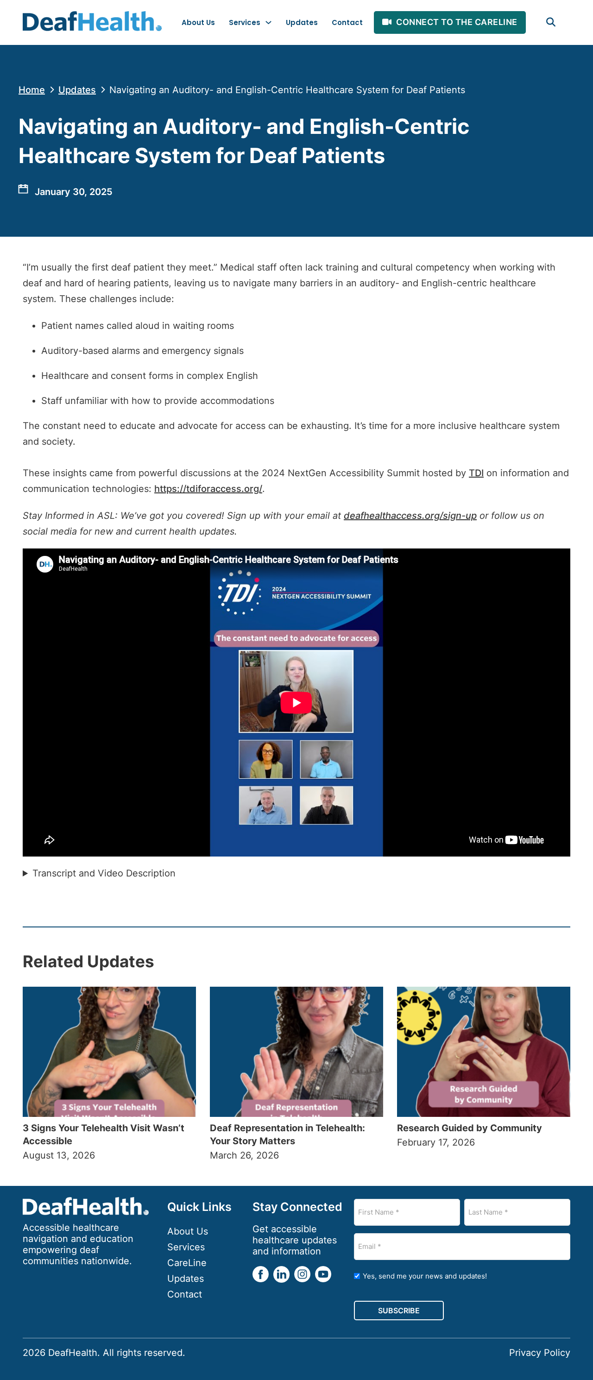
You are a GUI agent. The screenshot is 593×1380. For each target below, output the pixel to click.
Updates (302, 22)
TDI (476, 473)
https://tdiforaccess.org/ (208, 488)
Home (32, 89)
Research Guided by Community (470, 1128)
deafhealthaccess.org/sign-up (410, 515)
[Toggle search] (551, 22)
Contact (347, 22)
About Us (198, 22)
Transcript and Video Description (104, 873)
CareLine (187, 1262)
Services (244, 22)
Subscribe (399, 1310)
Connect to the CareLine (456, 22)
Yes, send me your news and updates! (425, 1276)
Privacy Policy (539, 1352)
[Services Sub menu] (268, 22)
